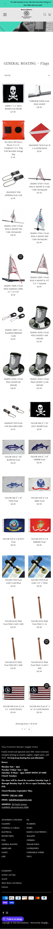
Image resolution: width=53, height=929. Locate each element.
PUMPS (29, 828)
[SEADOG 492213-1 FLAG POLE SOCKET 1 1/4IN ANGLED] (39, 364)
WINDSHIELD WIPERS (35, 852)
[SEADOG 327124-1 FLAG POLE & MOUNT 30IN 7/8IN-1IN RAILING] (39, 220)
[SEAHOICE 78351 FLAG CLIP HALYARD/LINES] (13, 409)
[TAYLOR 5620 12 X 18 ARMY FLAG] (39, 484)
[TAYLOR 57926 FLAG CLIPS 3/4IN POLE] (13, 566)
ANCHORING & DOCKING (12, 820)
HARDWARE (6, 848)
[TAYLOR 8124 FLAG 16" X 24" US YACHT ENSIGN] (39, 693)
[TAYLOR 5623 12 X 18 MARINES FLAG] (39, 525)
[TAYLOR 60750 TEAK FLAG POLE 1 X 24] (39, 607)
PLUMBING (31, 824)
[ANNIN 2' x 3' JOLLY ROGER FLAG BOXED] (13, 93)
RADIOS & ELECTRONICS (37, 832)
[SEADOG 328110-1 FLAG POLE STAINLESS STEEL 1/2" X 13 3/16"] (13, 268)
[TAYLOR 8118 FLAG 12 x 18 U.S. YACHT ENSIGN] (13, 693)
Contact (5, 887)
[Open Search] (45, 14)
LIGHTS (5, 852)
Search (4, 879)
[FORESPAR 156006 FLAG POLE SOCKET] (39, 91)
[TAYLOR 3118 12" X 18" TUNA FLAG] (13, 484)
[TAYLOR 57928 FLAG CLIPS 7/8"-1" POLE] (39, 566)
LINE (3, 856)
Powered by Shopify (39, 923)
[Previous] (5, 4)
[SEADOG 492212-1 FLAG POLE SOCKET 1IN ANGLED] (13, 364)
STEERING (31, 840)
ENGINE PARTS (8, 836)
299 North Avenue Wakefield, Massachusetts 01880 (15, 806)
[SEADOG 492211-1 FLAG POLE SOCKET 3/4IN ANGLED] (39, 317)
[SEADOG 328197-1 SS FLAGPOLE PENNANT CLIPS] (13, 316)
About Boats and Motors (12, 883)
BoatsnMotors (23, 923)
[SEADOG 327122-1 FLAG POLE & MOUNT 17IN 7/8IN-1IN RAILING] (13, 216)
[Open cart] (49, 14)
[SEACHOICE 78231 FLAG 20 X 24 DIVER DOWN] (39, 132)
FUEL (4, 840)
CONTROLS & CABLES (10, 828)
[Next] (48, 4)
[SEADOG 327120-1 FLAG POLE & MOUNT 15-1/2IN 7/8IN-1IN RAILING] (39, 174)
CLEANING (6, 824)
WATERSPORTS (33, 848)
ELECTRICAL (7, 832)
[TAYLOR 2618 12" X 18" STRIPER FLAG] (39, 447)
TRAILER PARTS (33, 844)
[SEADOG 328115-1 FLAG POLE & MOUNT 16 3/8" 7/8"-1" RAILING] (39, 264)
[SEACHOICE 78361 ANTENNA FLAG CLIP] (13, 178)
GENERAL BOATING (10, 844)
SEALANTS (31, 836)
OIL (28, 820)
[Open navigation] (7, 14)
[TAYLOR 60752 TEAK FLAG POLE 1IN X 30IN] (13, 649)
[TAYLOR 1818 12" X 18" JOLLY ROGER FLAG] (39, 409)
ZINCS (29, 856)
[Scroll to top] (47, 923)
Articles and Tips (9, 875)
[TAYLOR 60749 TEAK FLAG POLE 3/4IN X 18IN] (13, 607)
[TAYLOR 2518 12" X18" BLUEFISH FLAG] (13, 447)
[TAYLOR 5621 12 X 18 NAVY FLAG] (13, 525)
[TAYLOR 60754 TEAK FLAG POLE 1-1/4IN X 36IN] (39, 649)
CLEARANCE (6, 871)
